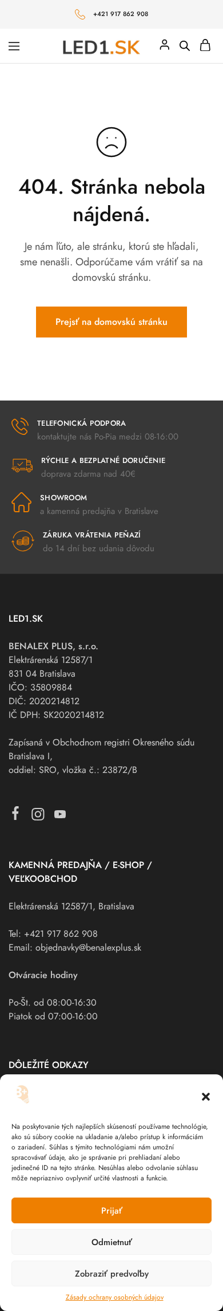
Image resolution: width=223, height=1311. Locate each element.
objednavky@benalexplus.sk (88, 947)
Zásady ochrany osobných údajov (115, 1297)
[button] (206, 1096)
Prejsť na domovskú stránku (111, 321)
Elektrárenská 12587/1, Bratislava (71, 906)
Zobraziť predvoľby (112, 1273)
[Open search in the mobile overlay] (184, 46)
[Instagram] (38, 816)
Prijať (111, 1210)
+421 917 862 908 (121, 13)
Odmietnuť (111, 1242)
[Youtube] (60, 816)
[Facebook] (16, 815)
